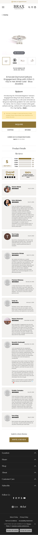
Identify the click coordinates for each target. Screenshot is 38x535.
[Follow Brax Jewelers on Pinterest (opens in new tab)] (19, 498)
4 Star (16, 160)
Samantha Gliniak (18, 253)
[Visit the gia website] (15, 507)
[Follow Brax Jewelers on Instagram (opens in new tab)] (16, 498)
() (33, 158)
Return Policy (14, 517)
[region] (19, 38)
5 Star (16, 158)
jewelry (5, 15)
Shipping (10, 130)
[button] (29, 7)
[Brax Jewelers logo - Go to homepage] (19, 7)
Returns (28, 130)
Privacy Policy (24, 517)
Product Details (19, 148)
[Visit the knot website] (23, 507)
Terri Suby (15, 234)
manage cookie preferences (20, 526)
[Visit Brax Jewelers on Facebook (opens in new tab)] (13, 498)
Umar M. (15, 301)
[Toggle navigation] (3, 7)
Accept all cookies (25, 530)
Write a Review (19, 440)
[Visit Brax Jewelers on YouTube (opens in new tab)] (24, 498)
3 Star (16, 162)
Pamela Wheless (17, 280)
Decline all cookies (12, 530)
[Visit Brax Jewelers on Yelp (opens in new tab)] (21, 498)
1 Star (16, 166)
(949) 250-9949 (19, 70)
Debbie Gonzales (17, 390)
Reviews (19, 153)
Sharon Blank (16, 187)
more (25, 108)
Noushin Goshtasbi (18, 342)
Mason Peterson (17, 318)
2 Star (16, 164)
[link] (19, 1)
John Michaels (17, 200)
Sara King (15, 415)
